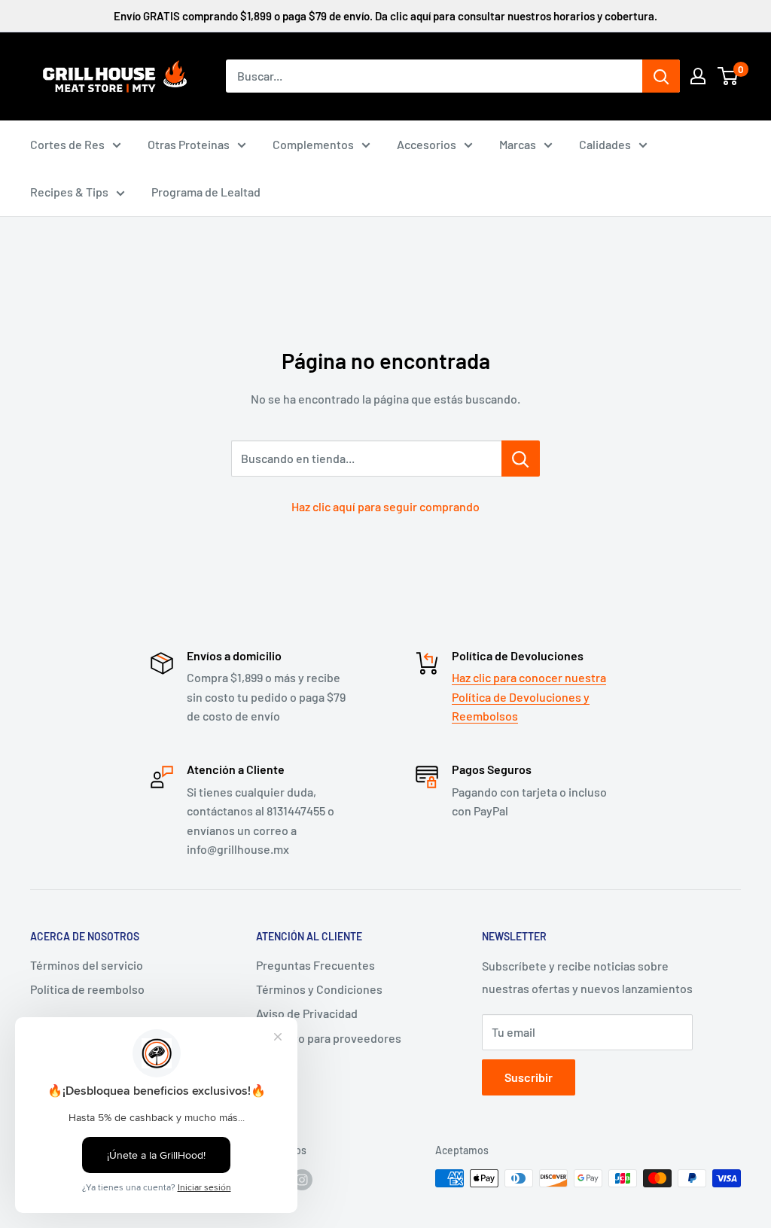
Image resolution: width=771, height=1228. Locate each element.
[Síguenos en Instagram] (301, 1179)
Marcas (517, 144)
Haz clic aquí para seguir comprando (385, 506)
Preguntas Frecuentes (315, 965)
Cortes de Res (67, 144)
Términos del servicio (86, 965)
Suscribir (528, 1077)
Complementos (313, 144)
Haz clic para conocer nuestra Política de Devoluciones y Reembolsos (529, 696)
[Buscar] (661, 76)
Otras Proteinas (189, 144)
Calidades (605, 144)
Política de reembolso (87, 989)
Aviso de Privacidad (307, 1013)
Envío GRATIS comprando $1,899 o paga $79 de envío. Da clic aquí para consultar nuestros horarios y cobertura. (385, 16)
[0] (728, 76)
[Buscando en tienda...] (520, 458)
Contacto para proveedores (328, 1038)
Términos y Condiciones (319, 989)
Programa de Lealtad (206, 191)
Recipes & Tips (69, 191)
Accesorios (426, 144)
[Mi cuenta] (697, 76)
